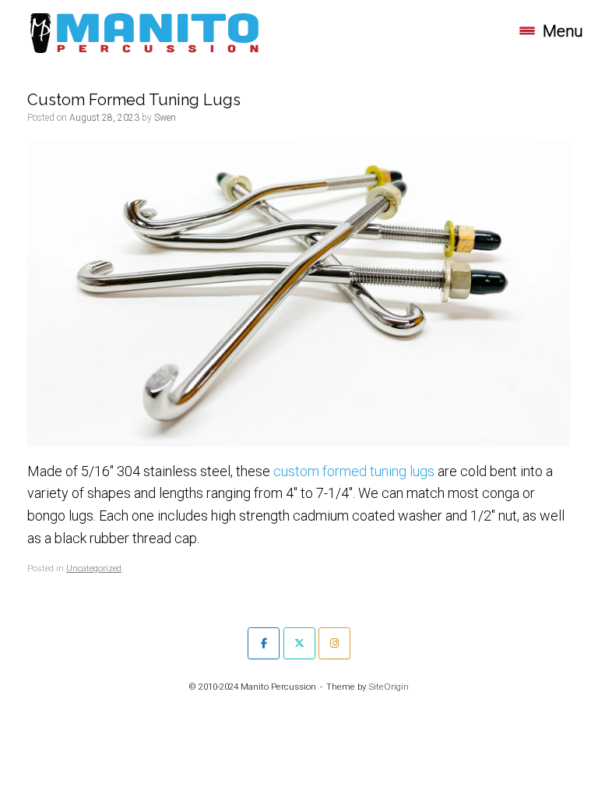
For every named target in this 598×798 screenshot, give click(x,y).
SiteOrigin (388, 686)
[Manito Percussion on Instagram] (334, 643)
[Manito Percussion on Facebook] (264, 643)
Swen (165, 117)
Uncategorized (93, 568)
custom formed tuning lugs (353, 471)
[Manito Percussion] (144, 31)
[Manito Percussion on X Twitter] (299, 643)
